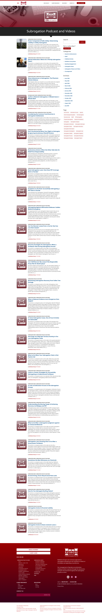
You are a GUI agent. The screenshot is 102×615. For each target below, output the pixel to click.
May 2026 (67, 80)
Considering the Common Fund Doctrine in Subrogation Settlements (41, 115)
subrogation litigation (78, 133)
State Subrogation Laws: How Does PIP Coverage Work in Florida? (43, 171)
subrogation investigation (69, 131)
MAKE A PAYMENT (81, 3)
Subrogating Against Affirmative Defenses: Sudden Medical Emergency (44, 208)
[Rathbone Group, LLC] (23, 3)
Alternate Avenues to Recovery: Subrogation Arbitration (50, 608)
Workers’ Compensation (23, 571)
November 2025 (68, 95)
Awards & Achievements (70, 54)
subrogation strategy (68, 138)
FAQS (19, 584)
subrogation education (78, 126)
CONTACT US (20, 591)
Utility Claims (21, 572)
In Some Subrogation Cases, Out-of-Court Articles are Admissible (43, 318)
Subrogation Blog (20, 607)
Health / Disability (22, 579)
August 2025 (68, 103)
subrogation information (69, 128)
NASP (66, 56)
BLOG (36, 584)
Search (65, 40)
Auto (19, 561)
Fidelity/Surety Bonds (23, 576)
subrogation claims (68, 126)
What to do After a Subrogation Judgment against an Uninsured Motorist (43, 423)
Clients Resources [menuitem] (55, 3)
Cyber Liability (21, 578)
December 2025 (68, 93)
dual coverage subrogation (69, 114)
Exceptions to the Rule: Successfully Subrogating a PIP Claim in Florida (44, 189)
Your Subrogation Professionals (22, 605)
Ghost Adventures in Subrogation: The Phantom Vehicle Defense (43, 79)
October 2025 (68, 98)
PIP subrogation (78, 117)
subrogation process (68, 135)
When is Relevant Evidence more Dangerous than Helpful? (43, 300)
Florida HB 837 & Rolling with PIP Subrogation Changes (73, 612)
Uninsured (20, 567)
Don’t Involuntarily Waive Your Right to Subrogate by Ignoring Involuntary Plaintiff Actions (44, 132)
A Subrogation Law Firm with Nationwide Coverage (26, 608)
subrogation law (79, 131)
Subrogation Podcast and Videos (35, 39)
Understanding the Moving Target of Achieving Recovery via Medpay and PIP (43, 405)
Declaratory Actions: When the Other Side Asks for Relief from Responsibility (44, 151)
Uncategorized (68, 71)
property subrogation (68, 119)
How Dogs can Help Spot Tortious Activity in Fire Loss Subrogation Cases (43, 337)
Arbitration (21, 564)
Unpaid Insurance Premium (24, 574)
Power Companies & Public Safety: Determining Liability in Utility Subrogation (43, 41)
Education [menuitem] (64, 3)
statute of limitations (78, 119)
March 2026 (67, 85)
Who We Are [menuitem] (46, 3)
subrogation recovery (78, 135)
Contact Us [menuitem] (72, 3)
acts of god (66, 112)
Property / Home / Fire (23, 562)
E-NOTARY (20, 587)
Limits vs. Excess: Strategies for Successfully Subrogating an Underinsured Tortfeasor (42, 373)
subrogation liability (68, 133)
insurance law (67, 117)
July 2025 (67, 105)
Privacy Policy (60, 586)
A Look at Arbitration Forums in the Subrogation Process (43, 386)
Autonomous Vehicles (23, 568)
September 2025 (69, 100)
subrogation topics (78, 138)
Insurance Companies (39, 561)
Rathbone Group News (32, 95)
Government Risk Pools (40, 568)
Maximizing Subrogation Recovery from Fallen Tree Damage (44, 281)
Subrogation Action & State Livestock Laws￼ (42, 525)
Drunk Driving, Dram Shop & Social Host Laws (42, 475)
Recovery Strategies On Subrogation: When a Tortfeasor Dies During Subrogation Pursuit (42, 245)
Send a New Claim (21, 588)
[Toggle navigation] (18, 3)
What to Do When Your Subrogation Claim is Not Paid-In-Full (43, 356)
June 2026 (67, 78)
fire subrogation (80, 114)
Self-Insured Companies (40, 565)
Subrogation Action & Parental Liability (40, 508)
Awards (81, 112)
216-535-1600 (73, 582)
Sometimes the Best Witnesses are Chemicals (42, 460)
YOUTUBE (37, 587)
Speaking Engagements (70, 64)
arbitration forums (74, 112)
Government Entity (22, 570)
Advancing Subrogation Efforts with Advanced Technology (74, 610)
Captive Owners (38, 567)
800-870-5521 (65, 582)
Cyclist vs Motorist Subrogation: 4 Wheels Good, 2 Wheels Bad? (43, 97)
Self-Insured (21, 565)
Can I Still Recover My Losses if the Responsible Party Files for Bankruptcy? (43, 262)
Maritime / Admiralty (23, 575)
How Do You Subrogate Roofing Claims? (40, 491)
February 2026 (68, 88)
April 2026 (67, 83)
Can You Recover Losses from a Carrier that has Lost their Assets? (43, 227)
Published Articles (69, 59)
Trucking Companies (39, 570)
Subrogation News (32, 57)
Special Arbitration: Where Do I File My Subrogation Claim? (44, 60)
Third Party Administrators (41, 564)
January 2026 (68, 90)
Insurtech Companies (39, 562)
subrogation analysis (75, 121)
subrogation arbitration (69, 124)
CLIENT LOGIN (33, 553)
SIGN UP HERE (67, 48)
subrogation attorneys (80, 124)
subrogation (66, 121)
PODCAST (37, 585)
